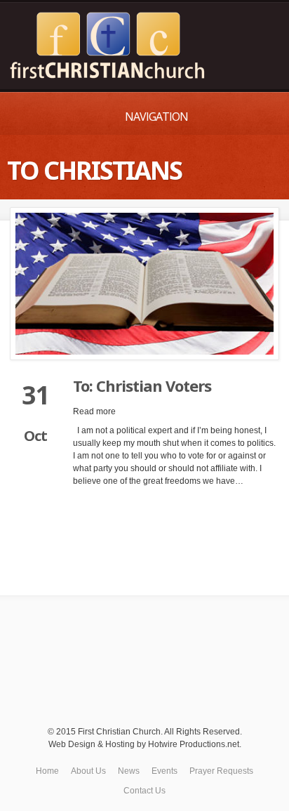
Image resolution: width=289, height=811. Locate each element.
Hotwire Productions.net (193, 744)
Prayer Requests (221, 771)
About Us (88, 771)
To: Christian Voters (142, 385)
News (129, 771)
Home (47, 771)
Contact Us (144, 791)
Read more (94, 411)
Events (164, 771)
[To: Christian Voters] (144, 283)
